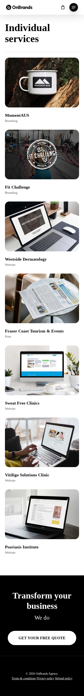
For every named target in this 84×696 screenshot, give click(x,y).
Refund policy (63, 678)
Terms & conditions (24, 678)
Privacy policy (45, 678)
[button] (73, 7)
